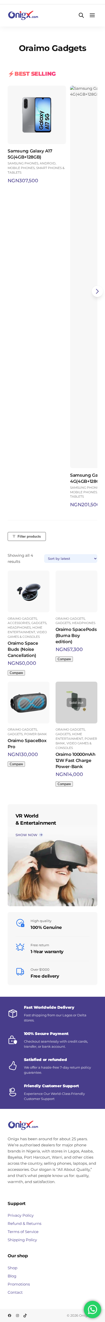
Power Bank (35, 734)
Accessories (19, 623)
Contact (15, 1292)
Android (48, 163)
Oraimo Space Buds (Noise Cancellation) (23, 649)
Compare (16, 673)
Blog (12, 1276)
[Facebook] (9, 1315)
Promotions (19, 1284)
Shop (12, 1267)
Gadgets (38, 623)
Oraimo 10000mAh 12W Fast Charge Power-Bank (76, 760)
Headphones (19, 627)
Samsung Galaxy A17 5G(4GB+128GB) (30, 154)
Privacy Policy (21, 1215)
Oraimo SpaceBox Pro (27, 743)
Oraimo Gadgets (22, 618)
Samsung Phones (23, 163)
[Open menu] (92, 15)
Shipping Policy (22, 1239)
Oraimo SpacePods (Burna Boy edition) (76, 635)
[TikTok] (25, 1315)
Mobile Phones (21, 168)
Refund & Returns (24, 1223)
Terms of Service (23, 1231)
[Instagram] (17, 1315)
